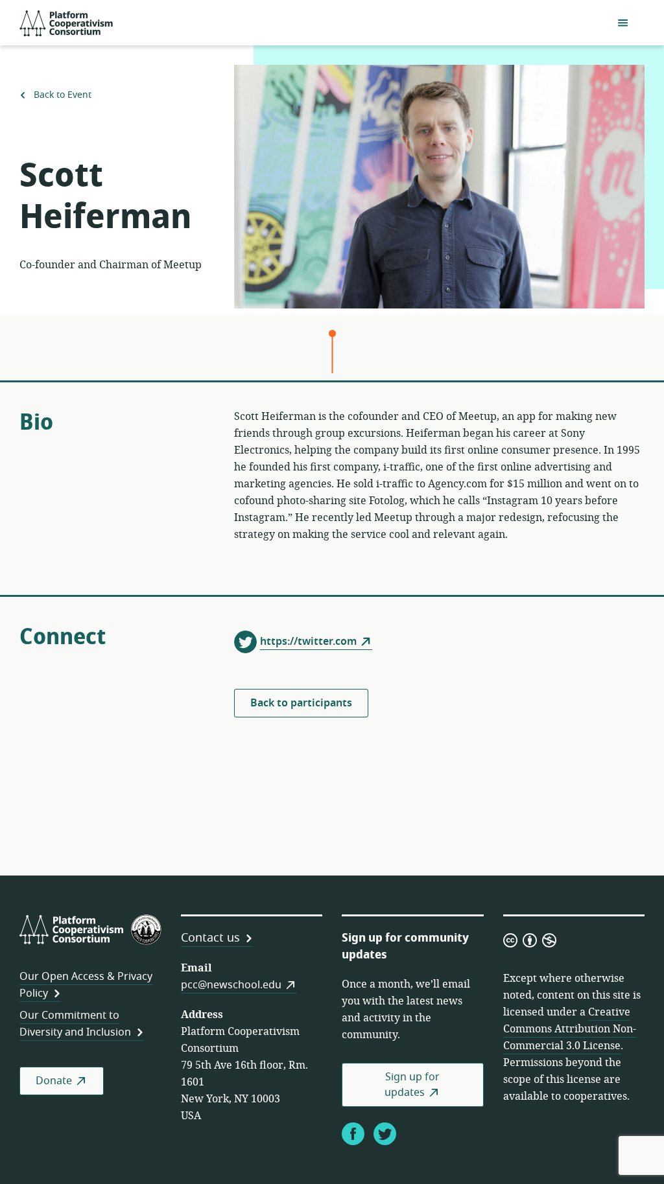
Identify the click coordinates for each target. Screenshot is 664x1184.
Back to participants (301, 703)
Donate (54, 1081)
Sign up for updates (412, 1084)
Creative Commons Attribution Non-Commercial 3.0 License (569, 1029)
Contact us (210, 937)
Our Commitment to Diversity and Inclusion (75, 1024)
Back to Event (61, 95)
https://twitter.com (308, 641)
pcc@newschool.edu (231, 985)
